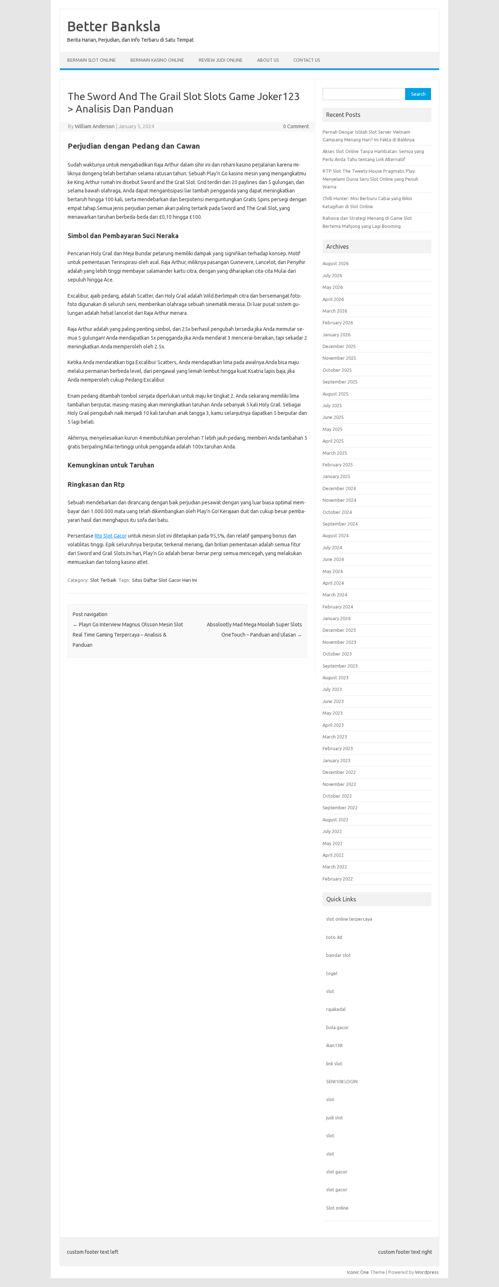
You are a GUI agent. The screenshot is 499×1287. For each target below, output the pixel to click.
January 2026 (336, 334)
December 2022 (339, 772)
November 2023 (339, 642)
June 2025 (333, 417)
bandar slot (338, 955)
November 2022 (339, 784)
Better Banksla (114, 26)
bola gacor (337, 1027)
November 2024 (339, 500)
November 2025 (339, 357)
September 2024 (340, 523)
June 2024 (333, 559)
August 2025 (335, 393)
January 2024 (336, 618)
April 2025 (333, 440)
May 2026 (333, 287)
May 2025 (333, 429)
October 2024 (337, 512)
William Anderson (95, 126)
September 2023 (340, 665)
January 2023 (336, 760)
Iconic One (358, 1272)
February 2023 (338, 748)
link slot (334, 1063)
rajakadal (336, 1009)
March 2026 (335, 310)
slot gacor (336, 1171)
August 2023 (335, 677)
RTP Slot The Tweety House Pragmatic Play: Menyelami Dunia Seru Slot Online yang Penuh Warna (370, 178)
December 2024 (339, 488)
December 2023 (339, 630)
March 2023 (335, 736)
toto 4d (334, 937)
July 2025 (332, 405)
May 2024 (333, 571)
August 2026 (335, 263)
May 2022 (333, 843)
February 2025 (338, 464)
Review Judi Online (221, 60)
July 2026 (332, 275)
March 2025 (335, 452)
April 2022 (333, 855)
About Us (268, 60)
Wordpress (427, 1272)
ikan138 (334, 1045)
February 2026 (338, 322)
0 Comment (296, 126)
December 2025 (339, 346)
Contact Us (306, 60)
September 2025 (340, 381)
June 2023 (333, 701)
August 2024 (335, 535)
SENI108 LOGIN (342, 1081)
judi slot (334, 1117)
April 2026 (333, 299)
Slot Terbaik (103, 580)
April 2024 (333, 582)
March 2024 (335, 594)
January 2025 (336, 476)
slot (330, 991)
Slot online (337, 1207)
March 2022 (335, 866)
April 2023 (333, 724)
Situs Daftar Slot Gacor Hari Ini (164, 580)
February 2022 (338, 878)
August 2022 (335, 819)
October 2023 (337, 653)
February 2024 (338, 606)
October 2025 (337, 370)
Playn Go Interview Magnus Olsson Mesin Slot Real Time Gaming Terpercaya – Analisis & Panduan (128, 635)
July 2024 (332, 547)
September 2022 (340, 807)
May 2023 (333, 712)
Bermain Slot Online (91, 60)
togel (331, 973)
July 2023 (332, 689)
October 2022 (337, 795)
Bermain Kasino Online (157, 60)
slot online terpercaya (349, 918)
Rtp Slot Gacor (111, 536)
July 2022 (332, 831)
